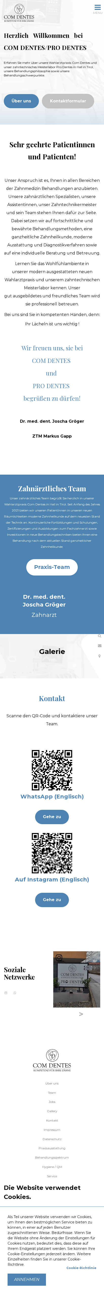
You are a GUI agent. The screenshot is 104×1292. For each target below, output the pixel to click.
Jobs (52, 1102)
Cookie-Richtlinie (81, 1268)
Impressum (52, 1130)
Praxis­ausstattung (52, 1148)
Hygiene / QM (52, 1167)
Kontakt (52, 1120)
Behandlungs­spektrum (52, 1157)
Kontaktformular (68, 101)
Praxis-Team (52, 567)
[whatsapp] (15, 992)
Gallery (52, 1111)
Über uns (21, 101)
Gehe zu (52, 816)
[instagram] (6, 992)
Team (52, 1093)
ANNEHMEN (26, 1279)
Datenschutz (52, 1139)
